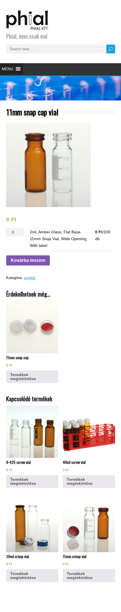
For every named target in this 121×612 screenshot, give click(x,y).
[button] (7, 68)
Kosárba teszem (28, 260)
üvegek (30, 278)
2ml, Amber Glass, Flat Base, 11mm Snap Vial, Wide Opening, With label (59, 239)
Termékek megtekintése (23, 376)
